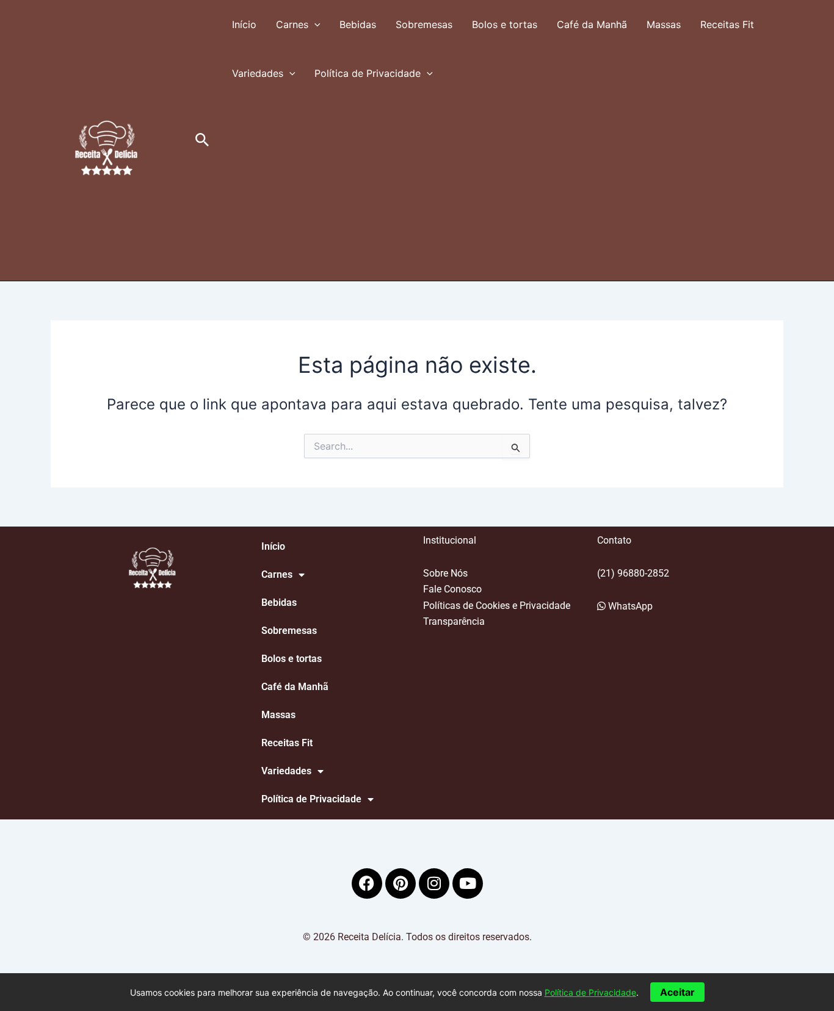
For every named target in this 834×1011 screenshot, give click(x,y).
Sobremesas (424, 24)
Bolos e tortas (504, 24)
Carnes (292, 24)
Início (244, 24)
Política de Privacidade (367, 73)
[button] (202, 140)
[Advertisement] (503, 189)
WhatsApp (629, 606)
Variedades (257, 73)
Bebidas (357, 24)
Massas (664, 24)
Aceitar (677, 992)
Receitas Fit (727, 24)
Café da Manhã (592, 24)
